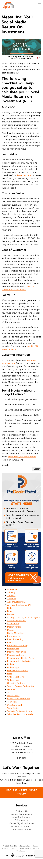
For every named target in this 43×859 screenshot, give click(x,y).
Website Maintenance (21, 826)
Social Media (13, 695)
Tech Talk (12, 701)
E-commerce (13, 636)
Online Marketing (15, 676)
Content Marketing (16, 620)
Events (10, 642)
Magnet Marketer (16, 655)
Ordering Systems (16, 683)
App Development (16, 601)
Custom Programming (21, 814)
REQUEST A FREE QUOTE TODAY (21, 792)
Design (10, 630)
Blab (9, 608)
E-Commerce (21, 820)
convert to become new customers (18, 288)
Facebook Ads (24, 175)
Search (5, 465)
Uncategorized (14, 705)
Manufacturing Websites (19, 661)
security (11, 689)
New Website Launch (17, 670)
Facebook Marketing (17, 645)
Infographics (13, 648)
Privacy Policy (25, 848)
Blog (9, 611)
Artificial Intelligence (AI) (19, 605)
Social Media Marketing (18, 698)
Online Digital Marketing (22, 823)
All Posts (11, 595)
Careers (14, 848)
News (9, 673)
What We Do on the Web (20, 714)
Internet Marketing (16, 651)
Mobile (10, 664)
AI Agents (12, 589)
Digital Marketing (15, 633)
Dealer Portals (14, 626)
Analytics (11, 598)
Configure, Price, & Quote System (24, 617)
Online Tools (13, 680)
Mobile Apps (13, 667)
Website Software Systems (20, 711)
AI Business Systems (21, 829)
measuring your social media (22, 456)
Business (11, 614)
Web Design (13, 708)
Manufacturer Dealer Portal (20, 658)
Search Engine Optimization (21, 686)
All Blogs (11, 592)
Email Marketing (15, 639)
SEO (9, 692)
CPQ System (13, 623)
